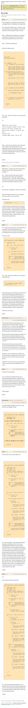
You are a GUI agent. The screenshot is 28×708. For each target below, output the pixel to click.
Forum (15, 1)
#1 (25, 166)
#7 (25, 574)
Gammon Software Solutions (7, 1)
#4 (25, 369)
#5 (25, 402)
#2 (25, 224)
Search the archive (10, 8)
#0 (25, 19)
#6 (25, 451)
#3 (25, 320)
